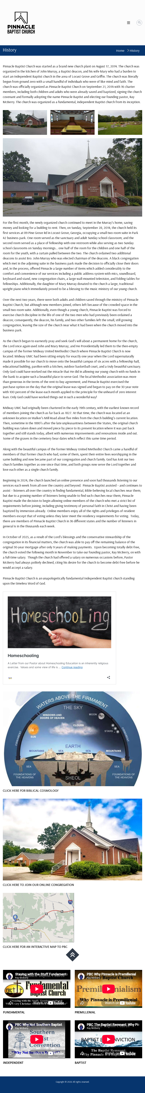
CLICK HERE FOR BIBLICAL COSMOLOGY (31, 790)
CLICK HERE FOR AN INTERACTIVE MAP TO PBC (35, 946)
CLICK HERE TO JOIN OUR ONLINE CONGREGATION (38, 884)
